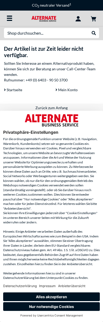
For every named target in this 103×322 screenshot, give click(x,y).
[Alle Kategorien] (9, 18)
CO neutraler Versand (51, 5)
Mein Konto (67, 90)
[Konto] (78, 18)
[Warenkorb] (93, 18)
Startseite (14, 90)
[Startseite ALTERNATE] (43, 18)
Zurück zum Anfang (51, 107)
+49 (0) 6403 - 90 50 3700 (47, 80)
